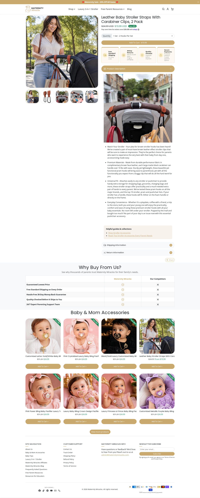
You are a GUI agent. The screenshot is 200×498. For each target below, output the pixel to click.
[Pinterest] (47, 490)
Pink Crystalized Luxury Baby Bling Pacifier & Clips (81, 356)
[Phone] (59, 490)
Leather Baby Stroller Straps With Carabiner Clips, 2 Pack (157, 356)
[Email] (55, 490)
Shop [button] (70, 9)
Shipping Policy (69, 456)
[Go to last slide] (29, 52)
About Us (29, 449)
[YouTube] (51, 490)
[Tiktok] (43, 490)
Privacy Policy (68, 463)
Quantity (106, 36)
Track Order (68, 452)
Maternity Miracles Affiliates (36, 463)
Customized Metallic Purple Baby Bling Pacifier (157, 411)
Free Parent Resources (34, 473)
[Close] (198, 2)
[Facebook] (40, 490)
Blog (129, 9)
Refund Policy (68, 459)
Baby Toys (29, 456)
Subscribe (157, 454)
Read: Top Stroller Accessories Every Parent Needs (130, 235)
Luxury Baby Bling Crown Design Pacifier (81, 411)
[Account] (168, 9)
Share (171, 260)
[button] (163, 9)
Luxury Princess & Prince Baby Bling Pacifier (119, 411)
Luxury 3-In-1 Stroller (33, 459)
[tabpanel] (100, 375)
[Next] (45, 350)
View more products (100, 432)
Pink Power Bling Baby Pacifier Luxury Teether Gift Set (43, 411)
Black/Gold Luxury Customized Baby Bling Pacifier (119, 356)
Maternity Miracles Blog (34, 466)
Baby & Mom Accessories (35, 452)
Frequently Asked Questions (36, 469)
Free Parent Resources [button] (112, 9)
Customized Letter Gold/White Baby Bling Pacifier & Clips (43, 356)
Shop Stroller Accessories (119, 233)
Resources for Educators (34, 476)
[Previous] (41, 350)
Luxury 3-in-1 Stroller (88, 9)
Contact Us (67, 449)
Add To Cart (42, 366)
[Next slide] (95, 52)
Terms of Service (69, 466)
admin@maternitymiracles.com (115, 455)
